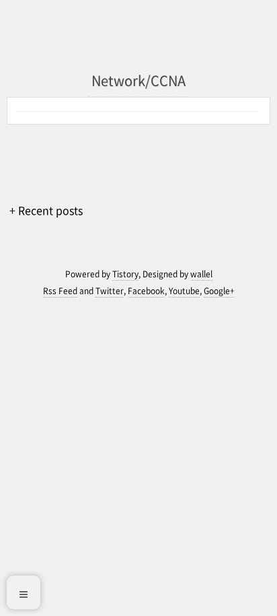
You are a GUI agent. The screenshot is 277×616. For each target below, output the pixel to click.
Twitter (109, 291)
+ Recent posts (46, 210)
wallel (201, 274)
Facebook (146, 291)
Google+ (219, 291)
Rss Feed (60, 291)
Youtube (184, 291)
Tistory (125, 274)
